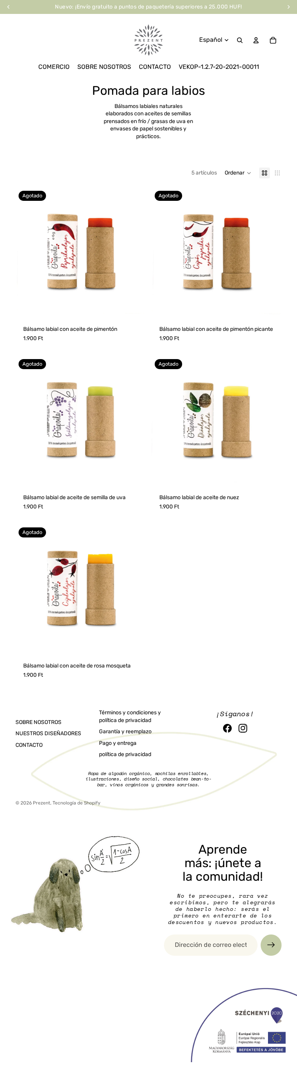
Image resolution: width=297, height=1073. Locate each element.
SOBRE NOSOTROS (38, 722)
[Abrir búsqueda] (239, 40)
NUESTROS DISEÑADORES (48, 733)
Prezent (41, 803)
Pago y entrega (118, 743)
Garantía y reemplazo (125, 731)
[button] (238, 172)
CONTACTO (29, 745)
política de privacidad (125, 754)
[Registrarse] (271, 944)
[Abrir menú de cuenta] (256, 40)
